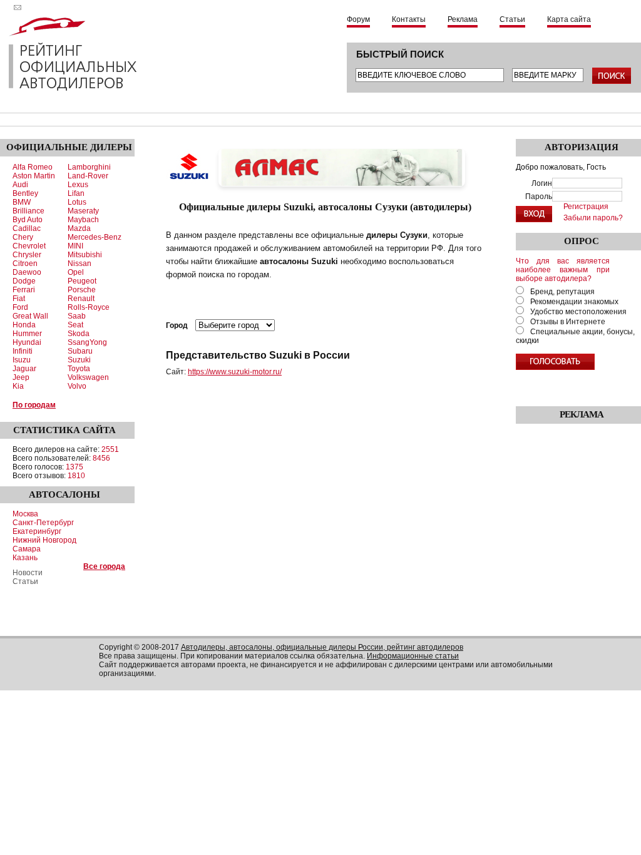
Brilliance (28, 211)
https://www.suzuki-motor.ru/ (235, 371)
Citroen (25, 263)
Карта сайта (569, 19)
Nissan (79, 263)
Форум (358, 19)
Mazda (79, 228)
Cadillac (27, 228)
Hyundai (27, 342)
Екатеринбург (37, 531)
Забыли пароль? (593, 217)
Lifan (76, 193)
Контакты (409, 19)
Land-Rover (88, 176)
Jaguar (24, 368)
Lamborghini (89, 167)
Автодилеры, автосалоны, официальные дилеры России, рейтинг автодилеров (322, 647)
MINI (75, 246)
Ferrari (24, 289)
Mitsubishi (85, 254)
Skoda (79, 333)
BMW (22, 202)
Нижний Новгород (44, 540)
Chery (23, 237)
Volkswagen (88, 377)
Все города (104, 566)
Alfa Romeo (33, 167)
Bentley (25, 193)
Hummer (27, 333)
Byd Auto (28, 219)
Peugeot (82, 281)
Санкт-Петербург (43, 522)
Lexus (78, 184)
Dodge (24, 281)
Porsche (82, 289)
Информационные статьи (413, 656)
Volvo (77, 386)
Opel (76, 272)
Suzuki (79, 360)
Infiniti (23, 351)
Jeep (21, 377)
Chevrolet (29, 246)
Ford (20, 307)
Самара (27, 549)
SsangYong (87, 342)
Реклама (463, 19)
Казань (25, 557)
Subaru (80, 351)
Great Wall (30, 316)
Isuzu (22, 360)
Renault (81, 298)
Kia (18, 386)
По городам (34, 405)
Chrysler (27, 254)
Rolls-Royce (89, 307)
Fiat (19, 298)
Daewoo (27, 272)
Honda (24, 324)
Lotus (77, 202)
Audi (20, 184)
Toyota (79, 368)
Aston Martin (34, 176)
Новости (28, 572)
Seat (75, 324)
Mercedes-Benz (94, 237)
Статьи (512, 19)
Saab (77, 316)
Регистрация (585, 206)
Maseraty (83, 211)
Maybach (83, 219)
